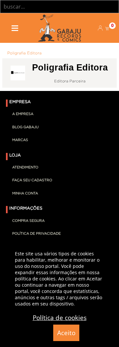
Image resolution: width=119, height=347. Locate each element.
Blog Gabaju (25, 127)
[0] (107, 28)
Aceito (66, 333)
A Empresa (22, 114)
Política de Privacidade (36, 233)
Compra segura (28, 220)
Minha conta (25, 193)
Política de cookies (60, 317)
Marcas (20, 140)
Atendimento (25, 167)
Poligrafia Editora (24, 53)
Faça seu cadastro (32, 180)
